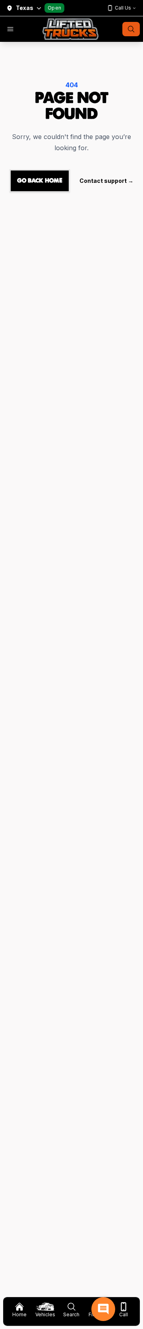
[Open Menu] (10, 29)
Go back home (39, 180)
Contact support (106, 180)
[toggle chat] (103, 1309)
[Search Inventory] (131, 29)
